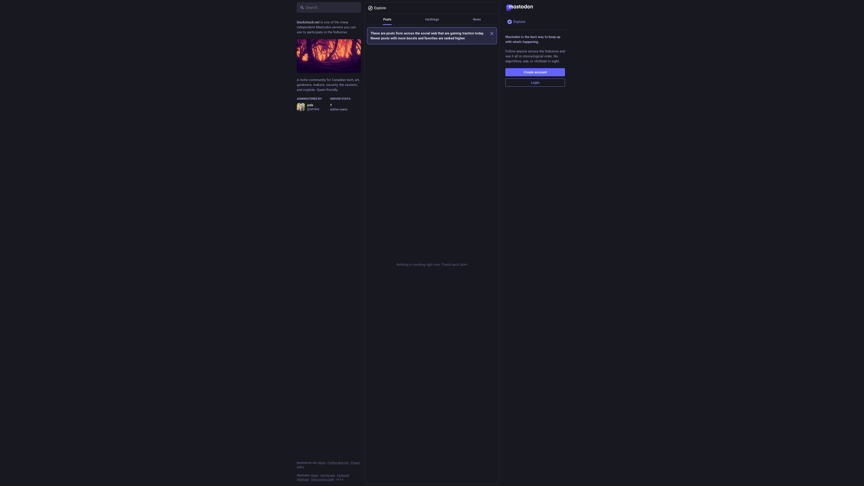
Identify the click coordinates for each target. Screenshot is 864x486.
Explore (380, 8)
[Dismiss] (492, 33)
